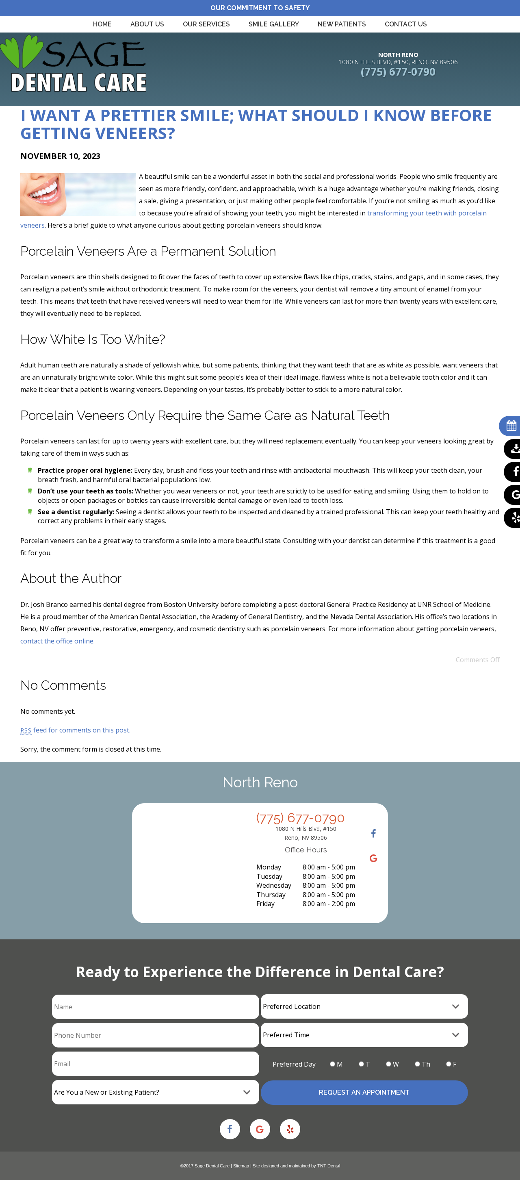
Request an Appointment (364, 1092)
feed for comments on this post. (75, 730)
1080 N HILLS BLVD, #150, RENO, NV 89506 (398, 58)
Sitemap (241, 1165)
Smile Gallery (274, 24)
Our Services (206, 24)
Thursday (271, 894)
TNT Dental (328, 1165)
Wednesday (273, 885)
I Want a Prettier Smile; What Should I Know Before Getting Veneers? (256, 124)
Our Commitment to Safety (260, 8)
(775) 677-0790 (398, 71)
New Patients (342, 24)
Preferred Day (294, 1064)
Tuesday (269, 876)
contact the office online (56, 641)
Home (102, 24)
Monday (268, 867)
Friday (265, 903)
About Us (147, 24)
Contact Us (406, 24)
